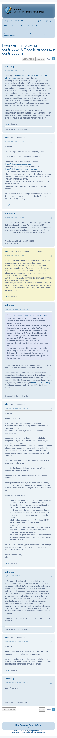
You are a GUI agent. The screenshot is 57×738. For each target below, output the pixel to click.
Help (17, 725)
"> (28, 727)
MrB (6, 251)
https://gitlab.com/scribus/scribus (18, 164)
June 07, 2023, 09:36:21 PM (14, 255)
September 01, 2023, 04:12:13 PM (16, 576)
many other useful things (41, 383)
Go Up (42, 709)
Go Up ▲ (38, 725)
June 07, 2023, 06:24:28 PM (14, 141)
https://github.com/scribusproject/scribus (21, 169)
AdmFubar (10, 213)
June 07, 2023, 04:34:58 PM (14, 70)
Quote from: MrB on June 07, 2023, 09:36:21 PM (28, 315)
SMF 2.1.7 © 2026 (21, 731)
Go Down (40, 59)
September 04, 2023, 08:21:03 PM (16, 682)
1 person (8, 124)
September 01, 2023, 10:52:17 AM (16, 408)
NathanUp (9, 66)
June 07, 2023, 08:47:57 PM (14, 217)
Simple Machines (36, 731)
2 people (8, 205)
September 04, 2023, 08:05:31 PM (16, 641)
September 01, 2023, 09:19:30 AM (16, 309)
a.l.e (7, 137)
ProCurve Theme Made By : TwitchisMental (29, 733)
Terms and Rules (26, 725)
